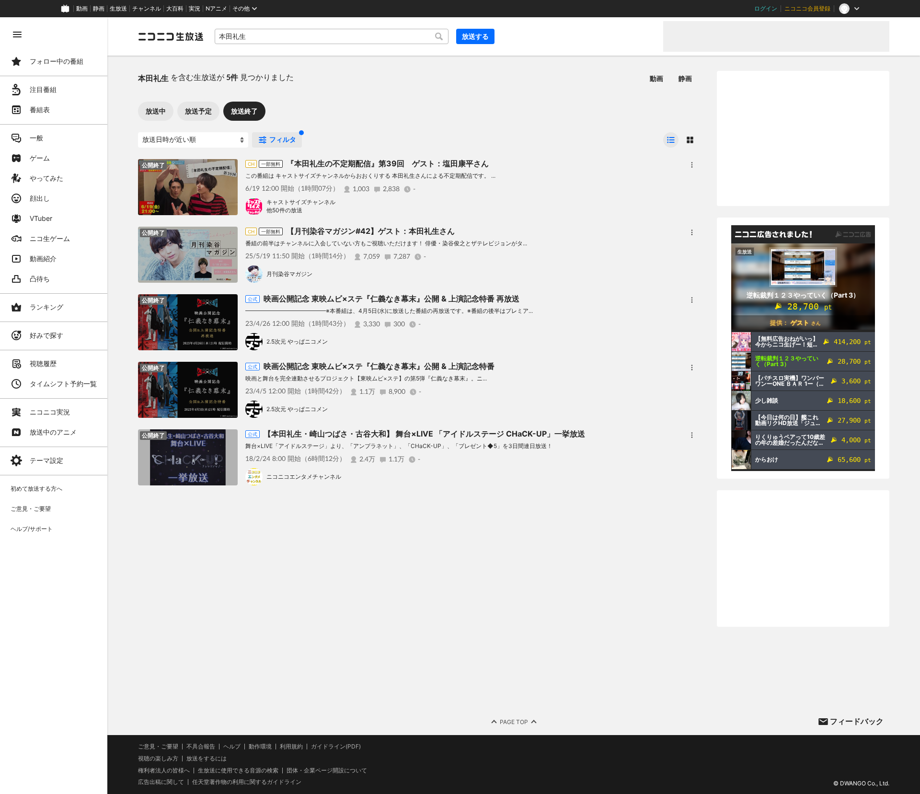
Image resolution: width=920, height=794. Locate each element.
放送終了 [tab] (244, 111)
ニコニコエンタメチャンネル (303, 476)
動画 (82, 9)
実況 (194, 9)
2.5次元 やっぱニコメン (297, 341)
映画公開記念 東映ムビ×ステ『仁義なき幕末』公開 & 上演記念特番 (379, 366)
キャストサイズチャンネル (300, 202)
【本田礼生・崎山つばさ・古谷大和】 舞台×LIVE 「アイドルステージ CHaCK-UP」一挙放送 (424, 433)
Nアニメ (216, 9)
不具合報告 (200, 746)
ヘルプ (232, 746)
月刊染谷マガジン (289, 273)
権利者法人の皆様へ (164, 770)
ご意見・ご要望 (158, 746)
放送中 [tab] (156, 111)
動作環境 (260, 746)
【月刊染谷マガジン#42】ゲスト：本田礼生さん (371, 231)
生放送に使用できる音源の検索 (238, 770)
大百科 (175, 9)
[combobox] (331, 36)
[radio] (670, 140)
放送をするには (206, 758)
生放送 (118, 9)
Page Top (514, 721)
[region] (53, 405)
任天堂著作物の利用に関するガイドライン (246, 782)
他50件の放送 (284, 210)
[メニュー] (692, 165)
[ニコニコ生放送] (170, 36)
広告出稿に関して (161, 781)
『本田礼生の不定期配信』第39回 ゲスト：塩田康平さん (388, 163)
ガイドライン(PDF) (336, 746)
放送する (475, 36)
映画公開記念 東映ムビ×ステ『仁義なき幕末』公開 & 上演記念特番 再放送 (391, 298)
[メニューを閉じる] (17, 34)
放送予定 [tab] (198, 111)
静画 (98, 9)
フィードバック (857, 721)
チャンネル (146, 9)
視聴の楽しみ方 (158, 758)
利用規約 (291, 746)
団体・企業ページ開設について (327, 770)
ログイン (765, 9)
